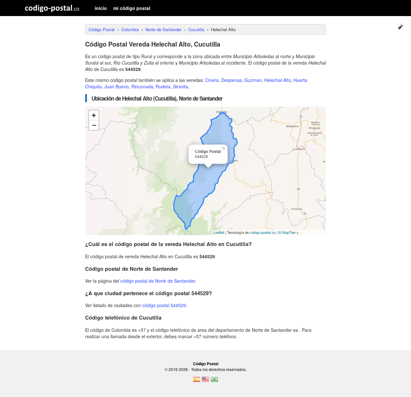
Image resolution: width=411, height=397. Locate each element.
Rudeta (163, 86)
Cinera (212, 80)
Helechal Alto (277, 80)
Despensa (231, 80)
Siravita (180, 86)
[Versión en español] (196, 381)
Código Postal (205, 363)
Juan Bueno (116, 86)
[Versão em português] (214, 381)
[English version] (205, 381)
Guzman (253, 80)
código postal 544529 (164, 305)
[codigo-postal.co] (52, 8)
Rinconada (142, 86)
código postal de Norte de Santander (157, 281)
